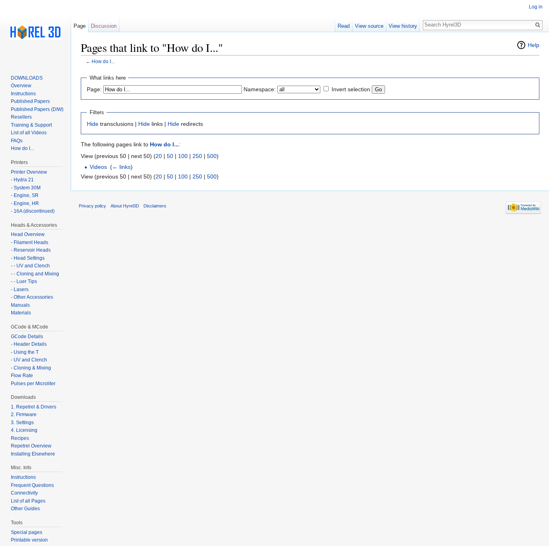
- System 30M (26, 188)
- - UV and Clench (30, 266)
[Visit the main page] (35, 32)
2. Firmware (24, 414)
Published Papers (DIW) (37, 109)
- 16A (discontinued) (33, 211)
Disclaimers (154, 205)
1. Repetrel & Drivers (33, 407)
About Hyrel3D (125, 205)
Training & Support (31, 125)
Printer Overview (29, 172)
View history (403, 26)
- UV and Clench (29, 360)
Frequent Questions (32, 485)
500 (212, 156)
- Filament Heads (29, 242)
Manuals (20, 305)
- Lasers (20, 289)
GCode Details (27, 336)
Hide (92, 124)
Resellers (21, 117)
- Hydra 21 (22, 180)
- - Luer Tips (24, 281)
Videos (98, 167)
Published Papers (30, 101)
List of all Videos (29, 132)
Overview (21, 85)
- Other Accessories (32, 297)
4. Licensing (24, 430)
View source (369, 26)
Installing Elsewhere (33, 454)
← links (121, 167)
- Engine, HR (25, 203)
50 (170, 156)
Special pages (26, 532)
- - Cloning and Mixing (35, 274)
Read (344, 26)
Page (80, 26)
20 (159, 156)
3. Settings (22, 422)
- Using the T (25, 352)
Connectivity (24, 493)
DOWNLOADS (27, 78)
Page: (94, 89)
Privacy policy (92, 205)
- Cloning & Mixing (31, 368)
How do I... (103, 61)
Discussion (104, 26)
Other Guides (25, 508)
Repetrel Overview (31, 446)
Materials (21, 313)
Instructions (23, 93)
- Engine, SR (25, 195)
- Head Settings (28, 258)
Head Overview (28, 234)
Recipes (20, 438)
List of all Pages (28, 501)
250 (197, 156)
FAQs (17, 141)
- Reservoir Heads (31, 250)
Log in (536, 7)
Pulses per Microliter (33, 383)
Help (533, 45)
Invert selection (351, 89)
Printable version (29, 540)
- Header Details (29, 344)
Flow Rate (22, 375)
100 (183, 156)
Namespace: (260, 89)
